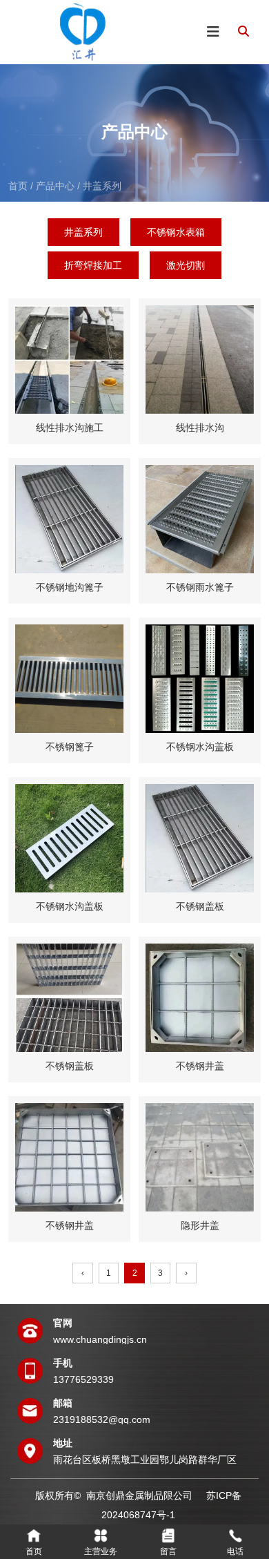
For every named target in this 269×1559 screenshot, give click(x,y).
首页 (19, 185)
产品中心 (55, 185)
